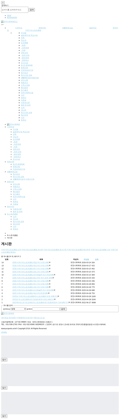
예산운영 (24, 115)
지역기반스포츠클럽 (33, 30)
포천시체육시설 (27, 93)
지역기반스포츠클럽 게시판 (32, 250)
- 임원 (23, 45)
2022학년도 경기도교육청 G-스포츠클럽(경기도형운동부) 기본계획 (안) (40, 302)
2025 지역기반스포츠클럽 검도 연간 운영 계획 (30, 287)
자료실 (23, 100)
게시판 (23, 110)
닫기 (4, 360)
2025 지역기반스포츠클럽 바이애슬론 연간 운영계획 (33, 290)
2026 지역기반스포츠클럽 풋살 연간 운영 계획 (30, 262)
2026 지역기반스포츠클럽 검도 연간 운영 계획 (30, 272)
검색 (32, 10)
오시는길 (24, 63)
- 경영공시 (25, 60)
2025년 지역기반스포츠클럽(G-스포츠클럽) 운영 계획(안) (35, 296)
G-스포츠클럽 (12, 214)
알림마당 (93, 28)
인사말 (23, 33)
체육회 (27, 65)
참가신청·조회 (26, 75)
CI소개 (23, 40)
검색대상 (6, 309)
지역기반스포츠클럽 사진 (100, 250)
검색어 (29, 309)
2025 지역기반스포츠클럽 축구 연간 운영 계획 (30, 284)
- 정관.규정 (25, 55)
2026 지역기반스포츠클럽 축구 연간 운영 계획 (30, 269)
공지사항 (24, 80)
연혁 (22, 38)
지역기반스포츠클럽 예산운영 (78, 250)
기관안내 (10, 127)
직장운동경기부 (27, 70)
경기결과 (24, 90)
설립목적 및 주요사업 (29, 35)
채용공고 (24, 83)
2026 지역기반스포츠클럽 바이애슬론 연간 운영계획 (33, 275)
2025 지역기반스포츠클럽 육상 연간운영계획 (30, 293)
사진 (22, 95)
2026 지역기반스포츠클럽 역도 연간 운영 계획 (30, 281)
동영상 (23, 98)
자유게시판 (25, 103)
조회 (96, 259)
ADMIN (4, 332)
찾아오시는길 (39, 318)
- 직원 (23, 50)
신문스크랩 (25, 85)
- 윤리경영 (25, 58)
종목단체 (24, 68)
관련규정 (24, 53)
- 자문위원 (25, 48)
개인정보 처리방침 (8, 318)
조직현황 (24, 43)
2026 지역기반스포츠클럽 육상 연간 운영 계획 (30, 265)
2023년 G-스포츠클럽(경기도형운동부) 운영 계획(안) (33, 299)
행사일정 (24, 88)
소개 (22, 108)
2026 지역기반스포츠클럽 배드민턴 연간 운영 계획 (32, 278)
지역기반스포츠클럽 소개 (11, 250)
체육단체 (10, 162)
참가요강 (24, 73)
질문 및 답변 (26, 105)
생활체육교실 (67, 28)
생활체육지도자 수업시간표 (30, 78)
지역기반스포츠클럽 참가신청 (55, 250)
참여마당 (10, 207)
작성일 (86, 259)
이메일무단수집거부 (25, 318)
